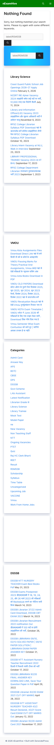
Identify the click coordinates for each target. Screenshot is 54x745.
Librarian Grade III (19, 402)
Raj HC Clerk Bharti (20, 455)
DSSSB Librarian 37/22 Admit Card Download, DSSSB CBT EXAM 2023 (26, 613)
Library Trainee (18, 411)
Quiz (12, 451)
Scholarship (16, 473)
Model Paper (17, 420)
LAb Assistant (17, 393)
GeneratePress (42, 741)
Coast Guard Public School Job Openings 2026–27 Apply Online (26, 87)
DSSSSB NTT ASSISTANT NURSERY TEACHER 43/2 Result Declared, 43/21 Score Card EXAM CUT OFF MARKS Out (25, 710)
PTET (13, 446)
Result (13, 464)
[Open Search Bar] (43, 3)
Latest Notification (20, 397)
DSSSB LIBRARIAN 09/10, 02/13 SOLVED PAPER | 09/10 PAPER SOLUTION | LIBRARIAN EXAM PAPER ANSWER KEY (26, 645)
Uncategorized (18, 487)
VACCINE (15, 495)
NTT (12, 438)
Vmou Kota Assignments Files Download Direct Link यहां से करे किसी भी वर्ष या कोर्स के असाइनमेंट (26, 253)
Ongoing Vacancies (20, 442)
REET (13, 460)
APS (12, 366)
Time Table (16, 482)
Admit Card (16, 357)
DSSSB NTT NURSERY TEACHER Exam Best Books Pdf (25, 584)
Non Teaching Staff (20, 433)
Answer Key (16, 362)
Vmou (13, 500)
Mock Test (15, 415)
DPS (12, 380)
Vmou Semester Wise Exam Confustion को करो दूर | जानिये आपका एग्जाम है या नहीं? (25, 327)
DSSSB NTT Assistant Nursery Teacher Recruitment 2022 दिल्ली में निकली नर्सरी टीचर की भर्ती (26, 663)
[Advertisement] (26, 208)
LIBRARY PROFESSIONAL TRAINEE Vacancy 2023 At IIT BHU (26, 160)
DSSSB (14, 384)
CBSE (13, 375)
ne (11, 424)
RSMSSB (15, 469)
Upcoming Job (18, 491)
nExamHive (10, 3)
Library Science (18, 406)
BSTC (13, 371)
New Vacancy (17, 429)
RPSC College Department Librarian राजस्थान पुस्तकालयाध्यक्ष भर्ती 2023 (25, 171)
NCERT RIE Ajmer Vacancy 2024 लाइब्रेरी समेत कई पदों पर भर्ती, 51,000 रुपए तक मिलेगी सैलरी (26, 98)
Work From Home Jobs (22, 504)
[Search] (7, 43)
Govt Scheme (17, 389)
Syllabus (14, 478)
